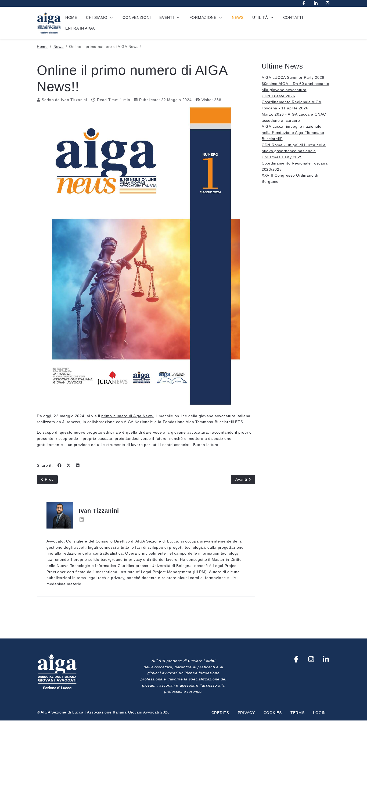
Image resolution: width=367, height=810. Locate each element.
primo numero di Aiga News (127, 416)
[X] (68, 465)
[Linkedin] (326, 659)
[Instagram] (327, 3)
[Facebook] (304, 3)
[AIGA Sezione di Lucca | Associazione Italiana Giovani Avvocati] (49, 23)
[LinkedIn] (315, 3)
